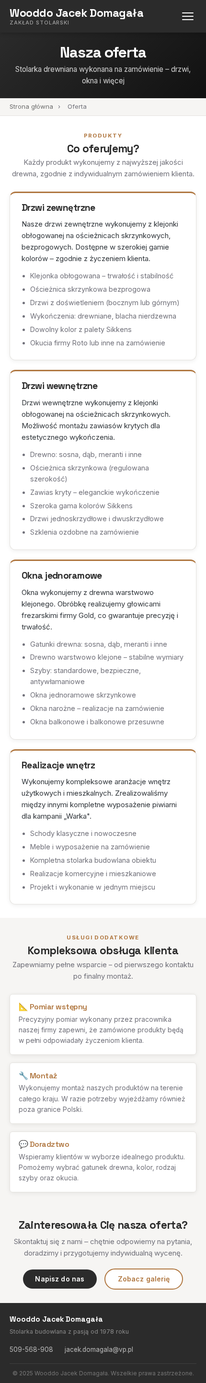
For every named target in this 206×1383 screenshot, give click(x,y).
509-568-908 (31, 1349)
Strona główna (31, 106)
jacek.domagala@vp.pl (99, 1349)
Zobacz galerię (144, 1279)
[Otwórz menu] (187, 16)
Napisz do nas (59, 1279)
